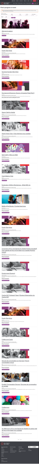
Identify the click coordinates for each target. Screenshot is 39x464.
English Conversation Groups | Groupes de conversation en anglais (19, 385)
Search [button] (37, 3)
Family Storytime (7, 50)
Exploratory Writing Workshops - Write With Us (16, 185)
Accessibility (29, 450)
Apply (12, 17)
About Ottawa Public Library (4, 447)
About (14, 3)
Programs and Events (28, 3)
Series (20, 14)
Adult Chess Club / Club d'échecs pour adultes (16, 133)
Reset (14, 17)
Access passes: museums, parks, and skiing (22, 451)
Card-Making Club (7, 176)
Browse (16, 3)
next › (21, 439)
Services (24, 3)
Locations (27, 14)
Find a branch (11, 448)
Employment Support (8, 273)
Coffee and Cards (7, 339)
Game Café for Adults (8, 112)
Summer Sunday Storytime (10, 72)
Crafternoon (5, 407)
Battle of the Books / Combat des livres (14, 206)
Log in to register (4, 35)
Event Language (33, 14)
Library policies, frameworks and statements (4, 452)
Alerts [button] (35, 3)
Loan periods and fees (21, 448)
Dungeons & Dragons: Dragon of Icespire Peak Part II (18, 93)
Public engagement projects (4, 461)
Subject (12, 14)
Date (6, 16)
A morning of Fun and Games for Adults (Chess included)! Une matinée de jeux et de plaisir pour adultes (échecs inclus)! (19, 250)
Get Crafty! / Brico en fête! (10, 155)
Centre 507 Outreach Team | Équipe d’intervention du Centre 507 (18, 296)
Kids (32, 3)
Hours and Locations (20, 3)
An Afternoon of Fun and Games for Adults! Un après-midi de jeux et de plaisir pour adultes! (19, 429)
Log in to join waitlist (4, 180)
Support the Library (4, 458)
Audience (2, 16)
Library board (2, 449)
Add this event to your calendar (5, 118)
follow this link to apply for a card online (29, 10)
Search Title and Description (4, 14)
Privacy (29, 449)
